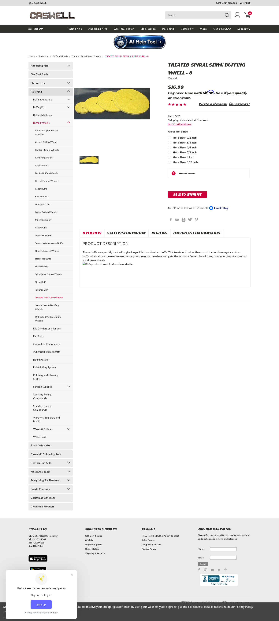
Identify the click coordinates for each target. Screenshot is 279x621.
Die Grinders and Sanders (47, 328)
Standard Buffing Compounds (42, 408)
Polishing (168, 28)
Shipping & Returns (95, 553)
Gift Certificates (226, 2)
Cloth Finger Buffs (44, 157)
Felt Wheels (41, 196)
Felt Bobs (38, 336)
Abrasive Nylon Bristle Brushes (46, 132)
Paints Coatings (40, 489)
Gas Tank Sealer (124, 28)
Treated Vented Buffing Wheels (47, 307)
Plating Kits (74, 28)
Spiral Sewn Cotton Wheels (48, 274)
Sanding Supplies (42, 386)
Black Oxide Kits (40, 445)
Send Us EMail (35, 546)
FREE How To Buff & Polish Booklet (160, 535)
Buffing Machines (42, 115)
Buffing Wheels (60, 56)
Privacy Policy (149, 548)
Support (242, 28)
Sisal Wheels (41, 266)
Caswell (173, 78)
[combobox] (198, 15)
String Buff (40, 282)
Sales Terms (148, 540)
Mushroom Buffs (44, 219)
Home (31, 56)
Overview (92, 233)
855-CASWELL (37, 2)
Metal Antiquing (40, 471)
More (203, 28)
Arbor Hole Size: (179, 131)
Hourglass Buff (42, 204)
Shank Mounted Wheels (47, 250)
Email (201, 557)
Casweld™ (186, 28)
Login (88, 544)
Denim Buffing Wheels (46, 173)
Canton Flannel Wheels (47, 149)
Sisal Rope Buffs (43, 258)
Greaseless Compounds (46, 344)
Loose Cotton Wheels (46, 212)
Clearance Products (42, 506)
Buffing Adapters (42, 99)
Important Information (196, 233)
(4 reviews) (239, 103)
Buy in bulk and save (180, 123)
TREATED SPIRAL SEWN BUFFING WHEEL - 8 (126, 56)
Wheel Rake (39, 436)
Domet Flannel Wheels (46, 181)
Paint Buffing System (44, 367)
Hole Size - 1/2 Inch (185, 137)
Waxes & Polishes (43, 429)
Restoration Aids (41, 462)
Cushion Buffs (42, 165)
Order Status (92, 548)
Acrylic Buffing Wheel (46, 142)
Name (201, 549)
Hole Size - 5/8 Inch (185, 142)
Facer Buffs (41, 188)
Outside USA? (222, 28)
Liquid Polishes (41, 359)
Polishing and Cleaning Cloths (45, 377)
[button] (139, 42)
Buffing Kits (39, 107)
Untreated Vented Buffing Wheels (48, 318)
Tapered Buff (41, 289)
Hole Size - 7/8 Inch (185, 152)
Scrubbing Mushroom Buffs (49, 243)
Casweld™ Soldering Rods (46, 454)
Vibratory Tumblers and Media (46, 419)
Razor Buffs (41, 227)
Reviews (159, 233)
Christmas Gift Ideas (43, 497)
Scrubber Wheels (44, 235)
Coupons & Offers (151, 544)
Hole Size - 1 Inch (183, 157)
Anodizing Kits (97, 28)
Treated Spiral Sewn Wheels (86, 56)
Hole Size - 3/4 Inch (185, 147)
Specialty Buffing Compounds (42, 396)
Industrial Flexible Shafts (46, 351)
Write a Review (213, 103)
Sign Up (98, 544)
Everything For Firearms (45, 480)
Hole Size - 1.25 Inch (185, 162)
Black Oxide (148, 28)
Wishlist (245, 2)
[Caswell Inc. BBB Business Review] (219, 579)
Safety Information (126, 233)
